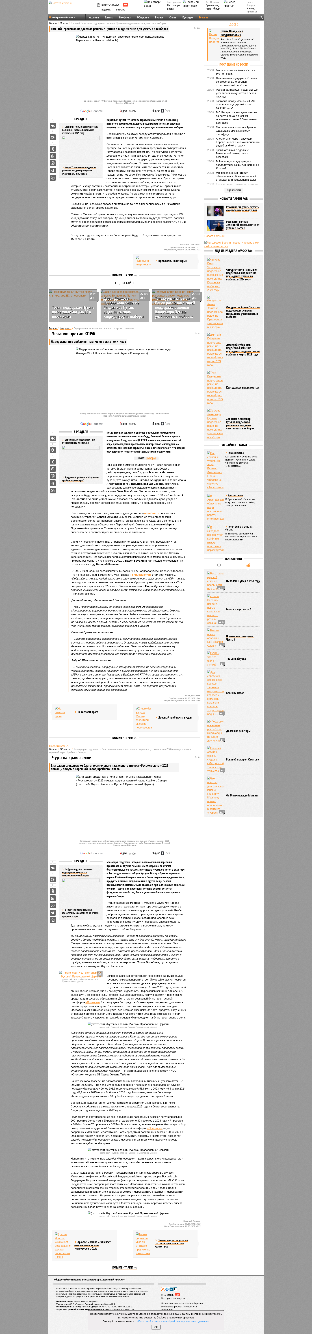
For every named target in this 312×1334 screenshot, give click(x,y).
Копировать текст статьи (53, 178)
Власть (109, 17)
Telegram (167, 1289)
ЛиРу (175, 1289)
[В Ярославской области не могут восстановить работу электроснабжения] (215, 507)
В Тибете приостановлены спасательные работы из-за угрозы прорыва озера (80, 913)
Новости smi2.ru (59, 745)
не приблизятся (140, 574)
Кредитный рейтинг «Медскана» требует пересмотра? (80, 478)
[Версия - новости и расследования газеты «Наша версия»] (72, 8)
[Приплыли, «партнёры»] (144, 261)
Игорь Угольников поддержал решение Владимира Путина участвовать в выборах (79, 170)
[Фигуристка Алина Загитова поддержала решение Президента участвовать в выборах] (215, 312)
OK (156, 1327)
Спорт (172, 17)
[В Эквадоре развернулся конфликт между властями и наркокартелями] (215, 538)
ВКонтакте (171, 1289)
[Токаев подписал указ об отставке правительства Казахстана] (144, 1243)
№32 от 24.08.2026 (110, 4)
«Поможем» (93, 1002)
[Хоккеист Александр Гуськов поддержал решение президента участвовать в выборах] (215, 424)
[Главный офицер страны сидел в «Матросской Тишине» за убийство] (215, 759)
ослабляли (151, 513)
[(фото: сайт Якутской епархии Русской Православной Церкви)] (81, 974)
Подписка (106, 9)
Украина (94, 17)
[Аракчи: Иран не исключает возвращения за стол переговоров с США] (63, 1245)
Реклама (120, 9)
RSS (163, 1289)
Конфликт (125, 17)
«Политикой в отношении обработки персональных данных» (173, 1321)
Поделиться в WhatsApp (53, 156)
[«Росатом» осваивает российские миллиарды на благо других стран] (215, 731)
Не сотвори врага (173, 7)
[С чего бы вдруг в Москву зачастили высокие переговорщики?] (144, 718)
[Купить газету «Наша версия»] (99, 5)
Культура (187, 17)
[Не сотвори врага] (63, 712)
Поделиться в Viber (53, 163)
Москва (203, 17)
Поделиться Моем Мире (53, 137)
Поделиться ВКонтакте (53, 126)
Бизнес (159, 17)
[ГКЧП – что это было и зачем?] (215, 658)
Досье (233, 24)
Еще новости (234, 190)
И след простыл (252, 10)
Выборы (151, 458)
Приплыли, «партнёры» (213, 7)
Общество (143, 17)
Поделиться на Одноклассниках (53, 149)
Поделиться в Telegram (53, 170)
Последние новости (233, 64)
